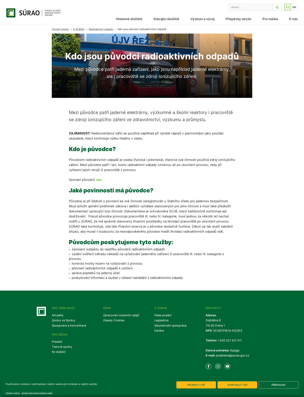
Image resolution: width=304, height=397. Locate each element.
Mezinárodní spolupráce (170, 325)
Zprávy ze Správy (63, 320)
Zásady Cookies (113, 320)
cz (287, 7)
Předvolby (279, 384)
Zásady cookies (13, 393)
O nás (293, 19)
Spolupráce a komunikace (69, 325)
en (294, 7)
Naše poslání (162, 315)
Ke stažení (59, 351)
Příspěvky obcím (238, 19)
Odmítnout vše (237, 384)
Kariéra (159, 330)
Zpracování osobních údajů (121, 315)
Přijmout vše (196, 384)
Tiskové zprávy (62, 346)
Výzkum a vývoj (202, 19)
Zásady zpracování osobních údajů (36, 393)
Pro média (270, 19)
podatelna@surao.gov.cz (232, 355)
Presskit (57, 341)
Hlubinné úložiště (129, 19)
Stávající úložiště (166, 19)
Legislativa (161, 320)
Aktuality (57, 315)
